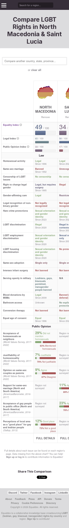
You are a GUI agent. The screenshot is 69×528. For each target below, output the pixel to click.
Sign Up (31, 518)
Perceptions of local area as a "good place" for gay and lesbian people (17, 424)
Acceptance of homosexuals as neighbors (12, 336)
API (39, 499)
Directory (51, 503)
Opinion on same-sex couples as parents (14, 371)
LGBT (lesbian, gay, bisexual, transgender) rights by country (35, 514)
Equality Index (11, 124)
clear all (36, 70)
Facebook (35, 492)
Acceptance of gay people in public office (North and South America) (17, 406)
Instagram (49, 492)
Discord (13, 492)
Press (32, 499)
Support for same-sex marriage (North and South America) (15, 388)
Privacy (15, 503)
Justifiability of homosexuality (11, 356)
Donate (48, 499)
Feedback (20, 499)
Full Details (45, 438)
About (8, 499)
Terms (58, 499)
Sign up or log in (15, 456)
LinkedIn (63, 492)
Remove (45, 117)
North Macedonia (45, 109)
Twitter (23, 492)
